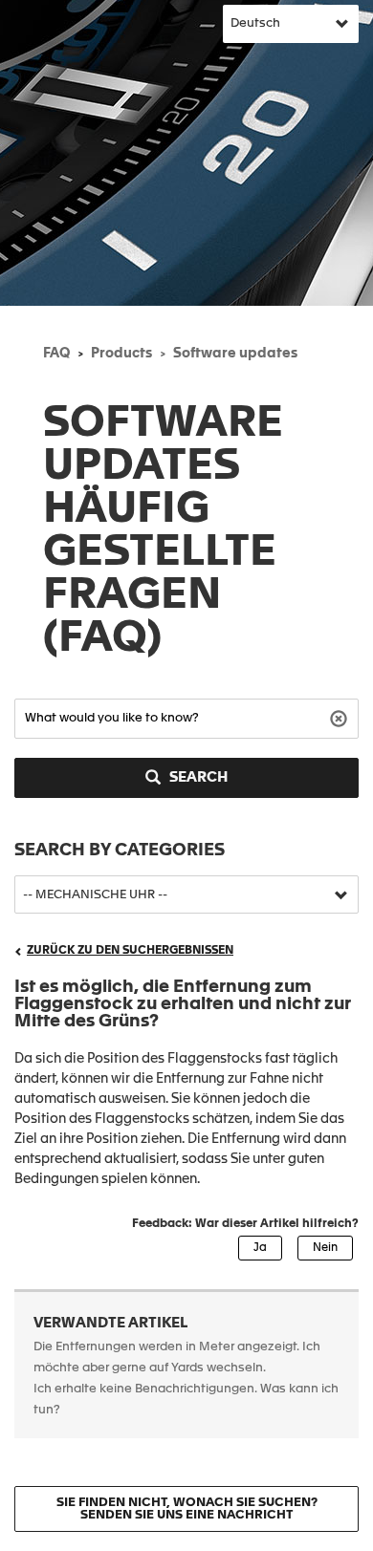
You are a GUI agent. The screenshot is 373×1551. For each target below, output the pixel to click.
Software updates (235, 353)
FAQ (56, 353)
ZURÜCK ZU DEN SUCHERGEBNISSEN (130, 951)
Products (121, 353)
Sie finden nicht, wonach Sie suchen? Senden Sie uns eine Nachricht (187, 1509)
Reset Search (341, 717)
